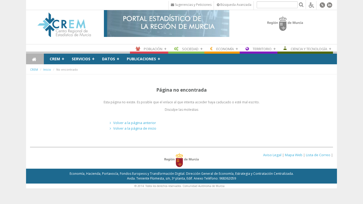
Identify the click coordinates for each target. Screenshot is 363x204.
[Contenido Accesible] (311, 4)
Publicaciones (141, 58)
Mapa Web (293, 154)
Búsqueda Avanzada (235, 4)
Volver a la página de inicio (134, 128)
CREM (55, 58)
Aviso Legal (272, 154)
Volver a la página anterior (134, 122)
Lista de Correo (318, 154)
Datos (108, 58)
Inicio (47, 69)
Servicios (81, 58)
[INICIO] (35, 59)
